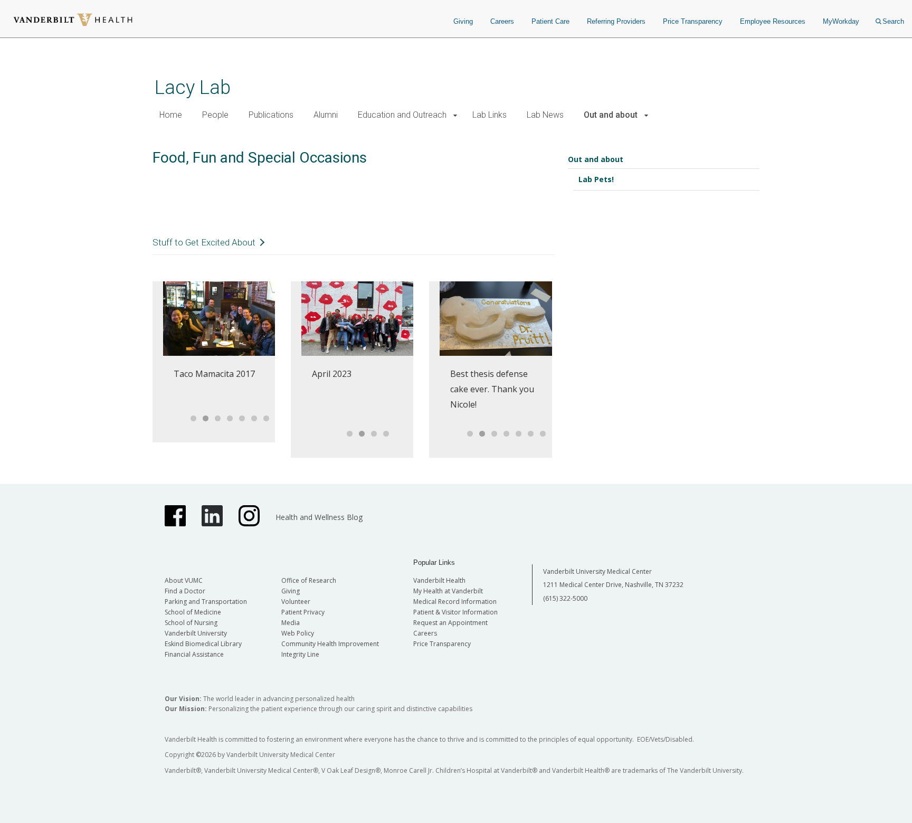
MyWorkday (841, 21)
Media (290, 622)
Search (893, 21)
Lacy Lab (193, 87)
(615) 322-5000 (565, 598)
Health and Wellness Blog (319, 517)
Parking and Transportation (206, 601)
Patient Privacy (303, 612)
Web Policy (297, 633)
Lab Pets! (596, 179)
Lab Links (489, 115)
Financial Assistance (194, 654)
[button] (455, 115)
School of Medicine (193, 612)
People (215, 115)
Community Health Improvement (330, 643)
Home (170, 115)
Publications (271, 115)
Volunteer (295, 601)
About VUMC (184, 580)
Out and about (611, 115)
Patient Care (550, 21)
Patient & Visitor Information (455, 612)
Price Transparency (693, 21)
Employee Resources (772, 21)
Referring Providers (616, 21)
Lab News (545, 115)
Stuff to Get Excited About (204, 242)
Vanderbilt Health (439, 580)
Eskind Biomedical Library (203, 643)
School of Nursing (191, 622)
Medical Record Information (455, 601)
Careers (502, 21)
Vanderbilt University (196, 633)
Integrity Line (300, 654)
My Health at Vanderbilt (448, 590)
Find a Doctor (185, 590)
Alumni (326, 115)
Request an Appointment (450, 622)
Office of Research (308, 580)
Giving (463, 21)
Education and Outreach (402, 115)
